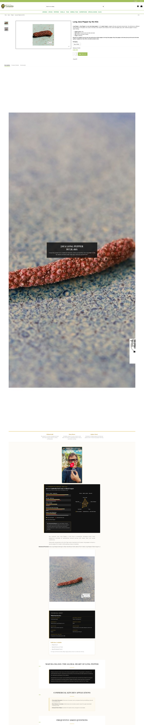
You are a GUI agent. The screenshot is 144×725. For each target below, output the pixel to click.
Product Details (15, 65)
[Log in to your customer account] (138, 6)
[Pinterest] (76, 59)
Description (7, 65)
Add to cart (83, 54)
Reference (75, 48)
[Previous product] (138, 15)
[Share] (73, 59)
